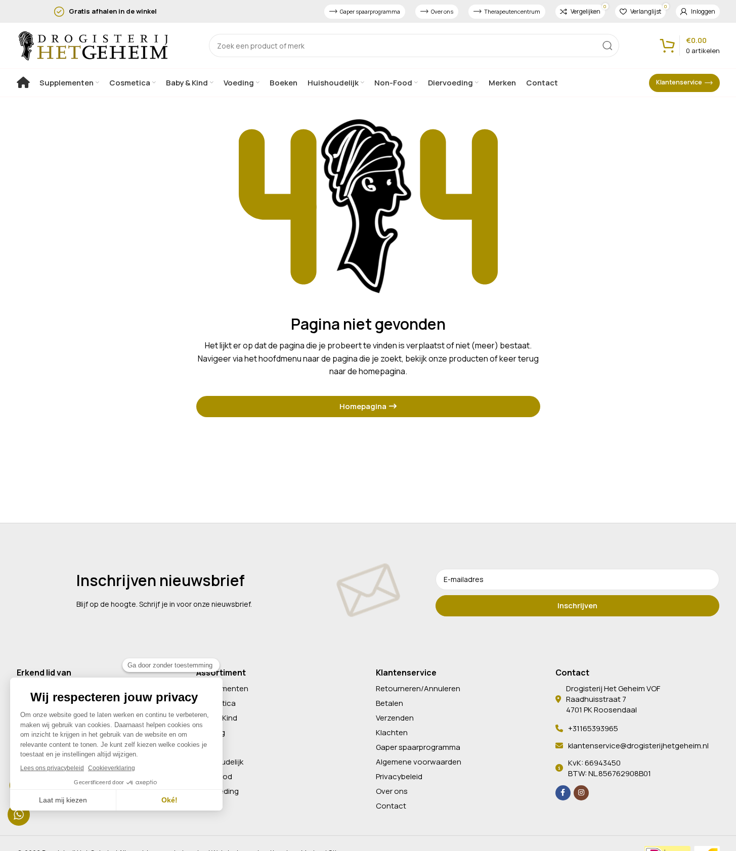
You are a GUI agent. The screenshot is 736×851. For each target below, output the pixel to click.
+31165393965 (593, 728)
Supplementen (222, 688)
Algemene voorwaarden (418, 761)
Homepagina (362, 406)
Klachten (392, 732)
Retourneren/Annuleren (418, 688)
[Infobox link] (143, 11)
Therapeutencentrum (512, 11)
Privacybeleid (399, 776)
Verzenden (395, 717)
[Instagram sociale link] (581, 792)
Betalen (389, 703)
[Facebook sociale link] (563, 792)
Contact (391, 805)
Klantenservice (679, 82)
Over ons (442, 11)
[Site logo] (92, 44)
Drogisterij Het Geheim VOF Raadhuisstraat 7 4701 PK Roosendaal (613, 699)
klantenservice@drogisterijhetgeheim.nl (638, 745)
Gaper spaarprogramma (370, 11)
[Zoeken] (607, 45)
